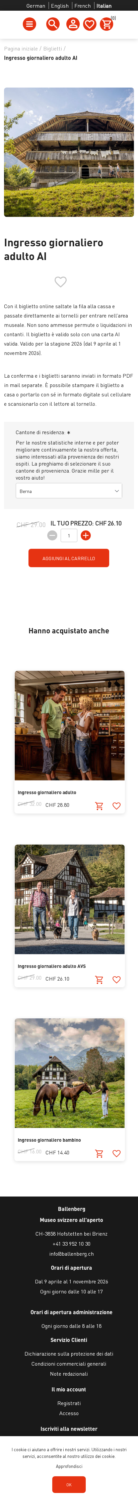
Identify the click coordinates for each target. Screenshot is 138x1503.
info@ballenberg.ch (71, 1253)
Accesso (69, 1412)
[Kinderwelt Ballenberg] (70, 1125)
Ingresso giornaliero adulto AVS (52, 966)
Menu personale (73, 24)
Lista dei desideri (89, 24)
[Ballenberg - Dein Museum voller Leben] (70, 778)
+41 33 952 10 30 (71, 1243)
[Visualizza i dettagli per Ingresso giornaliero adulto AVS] (70, 952)
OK (69, 1484)
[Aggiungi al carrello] (99, 806)
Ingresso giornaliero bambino (49, 1140)
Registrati (69, 1402)
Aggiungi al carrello (69, 558)
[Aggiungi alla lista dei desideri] (116, 806)
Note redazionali (69, 1373)
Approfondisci (69, 1466)
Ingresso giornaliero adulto (47, 792)
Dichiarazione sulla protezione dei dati (68, 1353)
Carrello (112, 19)
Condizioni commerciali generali (68, 1363)
